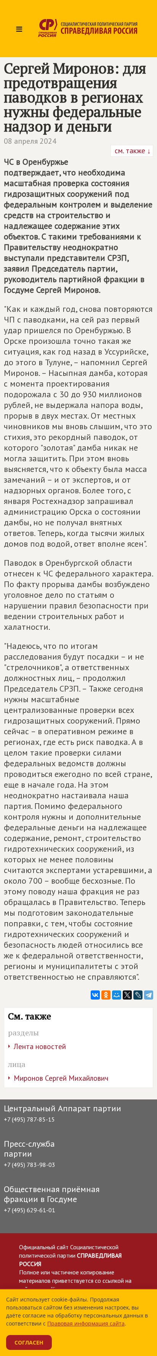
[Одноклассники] (106, 995)
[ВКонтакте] (95, 995)
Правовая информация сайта (86, 1323)
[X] (127, 995)
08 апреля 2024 (30, 141)
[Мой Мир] (116, 995)
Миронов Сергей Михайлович (61, 1078)
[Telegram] (148, 995)
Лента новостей (40, 1046)
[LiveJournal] (138, 995)
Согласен (28, 1342)
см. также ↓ (132, 150)
